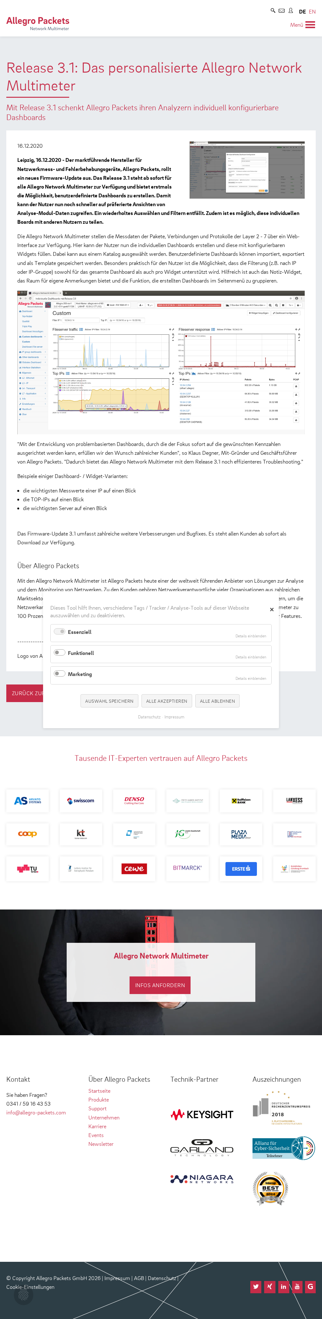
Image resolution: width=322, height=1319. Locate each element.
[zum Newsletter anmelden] (282, 11)
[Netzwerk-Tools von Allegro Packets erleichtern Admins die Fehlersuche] (37, 23)
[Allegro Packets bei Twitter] (256, 1287)
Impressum (117, 1278)
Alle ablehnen (217, 700)
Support (97, 1108)
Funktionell (81, 653)
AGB (139, 1278)
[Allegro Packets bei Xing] (269, 1287)
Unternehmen (103, 1117)
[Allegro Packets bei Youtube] (297, 1287)
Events (96, 1135)
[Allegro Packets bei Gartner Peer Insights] (310, 1287)
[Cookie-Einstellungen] (23, 1295)
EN (312, 11)
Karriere (97, 1126)
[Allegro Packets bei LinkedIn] (284, 1287)
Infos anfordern (160, 985)
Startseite (99, 1090)
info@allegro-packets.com (36, 1112)
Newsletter (101, 1143)
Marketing (80, 674)
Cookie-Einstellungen (30, 1286)
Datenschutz (162, 1278)
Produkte (98, 1099)
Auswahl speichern (109, 700)
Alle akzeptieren (166, 700)
